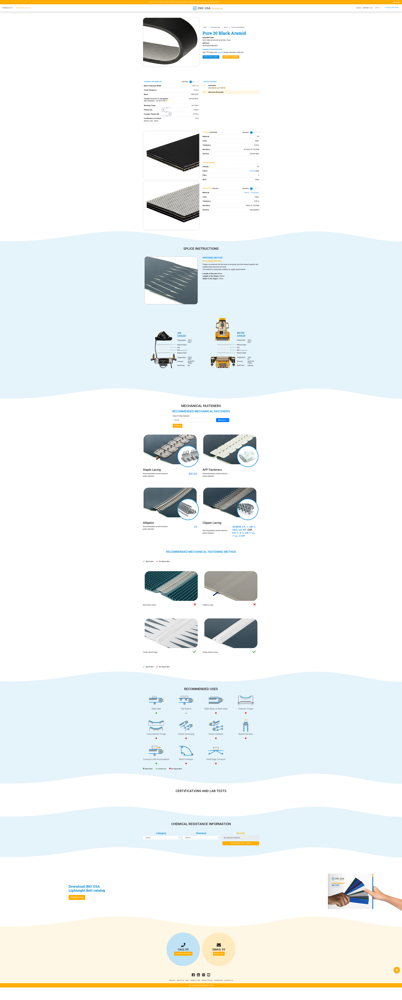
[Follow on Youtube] (208, 976)
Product (172, 980)
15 (195, 526)
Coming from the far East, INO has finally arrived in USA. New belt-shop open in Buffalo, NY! (184, 2)
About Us (180, 980)
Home (204, 27)
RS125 (193, 473)
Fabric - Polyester (251, 193)
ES (399, 2)
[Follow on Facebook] (193, 976)
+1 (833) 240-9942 (392, 7)
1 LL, (235, 535)
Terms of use (195, 980)
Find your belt (22, 8)
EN (396, 2)
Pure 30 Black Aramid (237, 27)
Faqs (187, 980)
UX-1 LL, (250, 532)
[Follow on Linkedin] (198, 976)
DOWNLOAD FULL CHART (240, 843)
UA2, (235, 529)
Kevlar (252, 171)
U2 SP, (243, 529)
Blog (359, 8)
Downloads (218, 980)
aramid (220, 52)
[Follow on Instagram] (203, 976)
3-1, (242, 532)
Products (7, 8)
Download (76, 897)
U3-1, (236, 532)
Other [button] (377, 8)
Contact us (367, 8)
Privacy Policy (207, 980)
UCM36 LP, (239, 526)
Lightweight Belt (215, 27)
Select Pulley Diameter (181, 416)
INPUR (226, 27)
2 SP (242, 535)
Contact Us (228, 980)
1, (247, 526)
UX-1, (252, 526)
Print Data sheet (211, 57)
